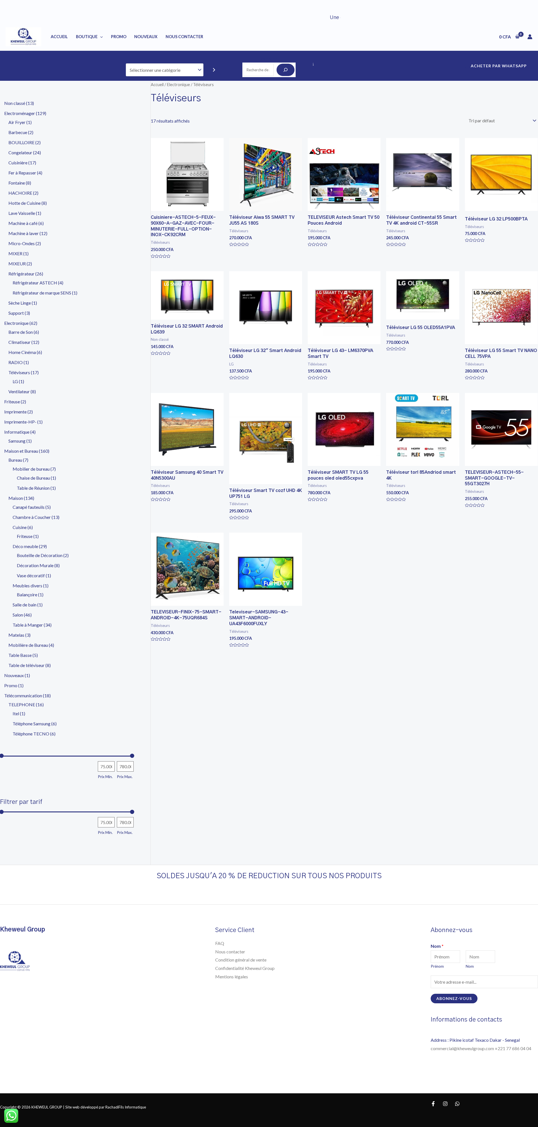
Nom (437, 946)
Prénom (437, 966)
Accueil (59, 36)
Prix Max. (125, 776)
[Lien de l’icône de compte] (529, 36)
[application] (100, 36)
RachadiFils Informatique (125, 1107)
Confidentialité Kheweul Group (245, 968)
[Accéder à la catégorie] (214, 70)
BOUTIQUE (87, 36)
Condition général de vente (240, 959)
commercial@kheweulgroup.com (463, 1048)
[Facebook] (433, 1103)
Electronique (178, 84)
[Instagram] (445, 1103)
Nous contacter (230, 951)
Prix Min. (105, 776)
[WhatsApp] (457, 1103)
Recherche (269, 59)
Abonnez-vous (454, 998)
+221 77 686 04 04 (513, 1048)
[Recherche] (285, 70)
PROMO (118, 36)
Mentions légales (231, 976)
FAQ (219, 943)
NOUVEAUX (145, 36)
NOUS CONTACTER (184, 36)
